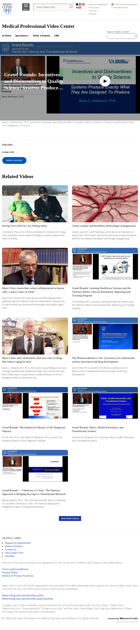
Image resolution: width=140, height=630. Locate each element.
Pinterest (83, 4)
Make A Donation (14, 546)
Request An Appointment (18, 542)
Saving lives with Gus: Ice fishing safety (24, 225)
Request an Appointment (98, 4)
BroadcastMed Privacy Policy (127, 622)
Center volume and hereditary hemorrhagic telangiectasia (104, 225)
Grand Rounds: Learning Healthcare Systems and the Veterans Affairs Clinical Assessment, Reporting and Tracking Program (101, 292)
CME (56, 35)
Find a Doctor (94, 8)
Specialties (21, 35)
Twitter (77, 4)
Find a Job (93, 11)
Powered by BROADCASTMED (123, 618)
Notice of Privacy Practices (17, 575)
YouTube (78, 7)
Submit (135, 35)
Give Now (92, 14)
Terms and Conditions (15, 569)
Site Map (9, 556)
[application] (70, 81)
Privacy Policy (10, 572)
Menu (25, 10)
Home (7, 35)
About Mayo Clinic (14, 552)
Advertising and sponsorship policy (23, 595)
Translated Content (120, 8)
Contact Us (10, 549)
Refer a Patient (41, 35)
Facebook (80, 4)
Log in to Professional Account (126, 4)
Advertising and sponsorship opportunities (27, 598)
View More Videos (70, 518)
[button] (105, 81)
